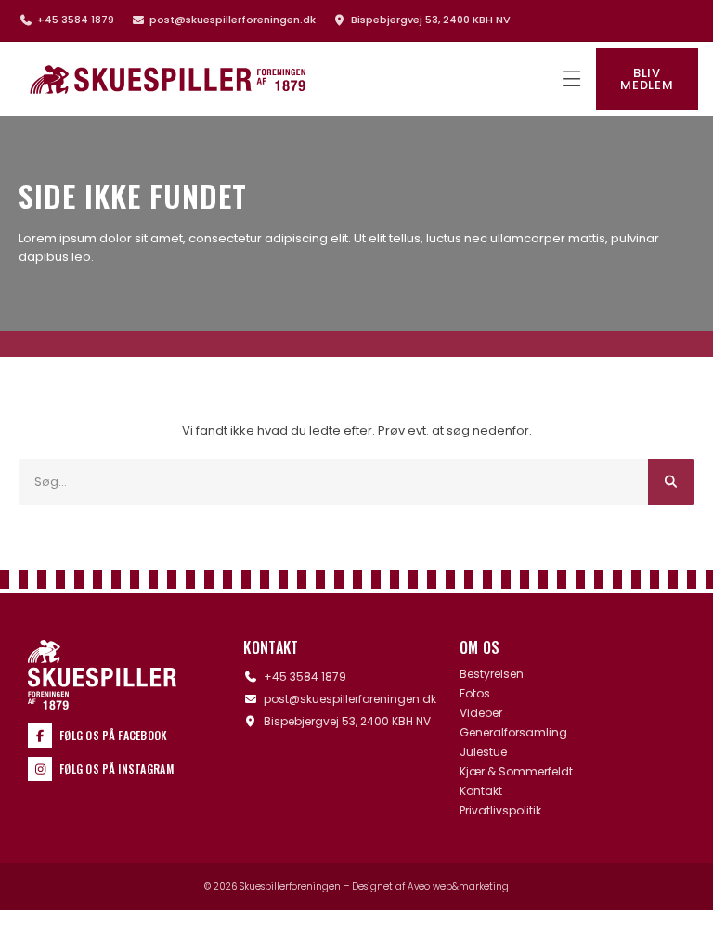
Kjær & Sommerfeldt (516, 771)
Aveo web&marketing (458, 886)
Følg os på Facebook (113, 735)
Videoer (481, 713)
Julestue (483, 752)
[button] (571, 79)
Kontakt (481, 791)
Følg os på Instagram (116, 768)
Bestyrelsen (492, 674)
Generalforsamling (513, 732)
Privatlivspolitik (500, 810)
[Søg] (671, 482)
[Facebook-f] (40, 735)
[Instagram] (40, 769)
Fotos (475, 693)
